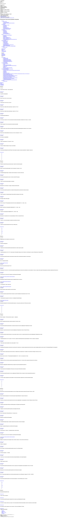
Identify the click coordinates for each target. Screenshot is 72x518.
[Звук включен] (0, 4)
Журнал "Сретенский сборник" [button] (7, 38)
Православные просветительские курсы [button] (8, 44)
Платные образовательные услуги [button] (7, 74)
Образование (3, 55)
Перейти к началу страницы (4, 509)
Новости (1, 86)
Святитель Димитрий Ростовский (6, 286)
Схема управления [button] (5, 63)
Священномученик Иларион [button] (7, 59)
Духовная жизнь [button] (5, 42)
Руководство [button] (5, 72)
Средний (5, 9)
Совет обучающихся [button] (5, 68)
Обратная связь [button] (5, 47)
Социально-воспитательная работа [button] (7, 61)
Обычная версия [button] (4, 51)
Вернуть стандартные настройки (4, 15)
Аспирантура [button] (5, 31)
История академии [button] (5, 58)
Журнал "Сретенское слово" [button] (6, 37)
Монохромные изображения (4, 7)
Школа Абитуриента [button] (6, 27)
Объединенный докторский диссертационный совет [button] (10, 39)
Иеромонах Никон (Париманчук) (6, 281)
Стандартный (2, 9)
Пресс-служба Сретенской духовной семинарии (8, 276)
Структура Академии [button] (6, 22)
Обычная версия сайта (3, 16)
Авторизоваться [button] (4, 50)
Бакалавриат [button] (4, 25)
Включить (2, 6)
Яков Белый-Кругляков (5, 300)
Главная (3, 53)
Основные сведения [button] (5, 69)
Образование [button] (3, 29)
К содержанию (2, 0)
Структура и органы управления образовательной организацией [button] (11, 70)
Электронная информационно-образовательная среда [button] (10, 79)
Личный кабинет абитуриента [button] (7, 28)
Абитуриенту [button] (3, 24)
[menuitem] (37, 22)
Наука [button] (2, 34)
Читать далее (2, 91)
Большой (8, 9)
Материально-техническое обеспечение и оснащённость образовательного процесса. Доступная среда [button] (16, 73)
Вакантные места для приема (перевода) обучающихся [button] (10, 75)
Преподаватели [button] (5, 32)
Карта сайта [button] (3, 49)
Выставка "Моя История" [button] (6, 45)
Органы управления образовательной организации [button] (9, 65)
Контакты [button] (4, 23)
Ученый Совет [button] (5, 66)
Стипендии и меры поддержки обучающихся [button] (9, 76)
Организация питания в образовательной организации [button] (10, 77)
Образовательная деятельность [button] (7, 60)
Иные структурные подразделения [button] (7, 67)
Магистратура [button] (5, 26)
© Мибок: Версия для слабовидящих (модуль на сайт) (7, 17)
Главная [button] (3, 510)
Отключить (5, 6)
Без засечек (2, 12)
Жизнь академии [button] (4, 40)
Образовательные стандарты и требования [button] (8, 78)
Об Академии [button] (5, 21)
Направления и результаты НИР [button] (7, 35)
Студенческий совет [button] (5, 43)
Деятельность (3, 54)
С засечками (5, 12)
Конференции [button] (5, 36)
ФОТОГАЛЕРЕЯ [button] (5, 41)
